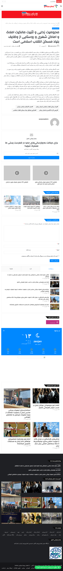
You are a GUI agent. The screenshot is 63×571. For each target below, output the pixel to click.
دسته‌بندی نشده (51, 23)
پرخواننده (51, 268)
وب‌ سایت (28, 249)
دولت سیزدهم (53, 534)
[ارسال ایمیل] (48, 46)
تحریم (23, 532)
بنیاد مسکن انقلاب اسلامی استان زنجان (46, 106)
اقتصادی (28, 568)
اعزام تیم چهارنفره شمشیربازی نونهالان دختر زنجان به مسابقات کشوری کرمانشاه (29, 305)
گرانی (3, 534)
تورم (18, 532)
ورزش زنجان (19, 534)
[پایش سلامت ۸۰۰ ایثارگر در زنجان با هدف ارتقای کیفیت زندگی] (12, 200)
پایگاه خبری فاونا (10, 534)
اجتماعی (33, 568)
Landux (16, 565)
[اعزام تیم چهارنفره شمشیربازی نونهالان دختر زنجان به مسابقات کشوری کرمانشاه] (54, 307)
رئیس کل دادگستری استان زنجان (48, 110)
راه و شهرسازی (45, 534)
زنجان (38, 534)
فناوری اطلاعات (17, 568)
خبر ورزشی (12, 532)
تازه (31, 268)
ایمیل (57, 249)
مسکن (25, 534)
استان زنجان (29, 532)
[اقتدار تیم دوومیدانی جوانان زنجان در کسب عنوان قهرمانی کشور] (54, 284)
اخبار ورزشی (44, 532)
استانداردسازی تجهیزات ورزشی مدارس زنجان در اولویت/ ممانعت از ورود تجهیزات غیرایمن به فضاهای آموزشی (30, 1)
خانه (57, 23)
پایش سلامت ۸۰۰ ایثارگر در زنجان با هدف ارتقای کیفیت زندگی (13, 207)
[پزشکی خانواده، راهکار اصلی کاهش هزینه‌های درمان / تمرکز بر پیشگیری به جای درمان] (11, 518)
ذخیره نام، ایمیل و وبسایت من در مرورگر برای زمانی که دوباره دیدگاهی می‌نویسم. (39, 256)
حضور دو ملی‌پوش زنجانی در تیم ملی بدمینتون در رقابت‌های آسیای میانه (51, 208)
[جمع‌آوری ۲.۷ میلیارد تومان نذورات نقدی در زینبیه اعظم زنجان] (31, 200)
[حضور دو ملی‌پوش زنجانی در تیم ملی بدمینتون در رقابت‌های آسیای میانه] (50, 200)
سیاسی (23, 568)
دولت (60, 534)
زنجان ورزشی (32, 534)
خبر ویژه (6, 532)
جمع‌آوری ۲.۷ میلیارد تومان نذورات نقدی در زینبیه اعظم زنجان (31, 207)
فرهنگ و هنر (9, 568)
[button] (48, 567)
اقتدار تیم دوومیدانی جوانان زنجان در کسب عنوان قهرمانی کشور (33, 282)
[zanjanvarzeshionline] (31, 14)
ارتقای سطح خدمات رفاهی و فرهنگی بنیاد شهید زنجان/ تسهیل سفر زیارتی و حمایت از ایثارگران (28, 276)
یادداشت (4, 568)
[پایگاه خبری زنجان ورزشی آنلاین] (50, 6)
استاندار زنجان (37, 532)
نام (58, 243)
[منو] (2, 7)
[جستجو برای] (61, 7)
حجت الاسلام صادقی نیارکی (24, 106)
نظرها (11, 268)
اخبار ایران (59, 532)
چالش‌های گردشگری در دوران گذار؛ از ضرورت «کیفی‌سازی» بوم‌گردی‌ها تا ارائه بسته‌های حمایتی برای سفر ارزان (28, 298)
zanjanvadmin (53, 46)
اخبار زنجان (52, 532)
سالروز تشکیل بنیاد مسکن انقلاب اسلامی (24, 110)
